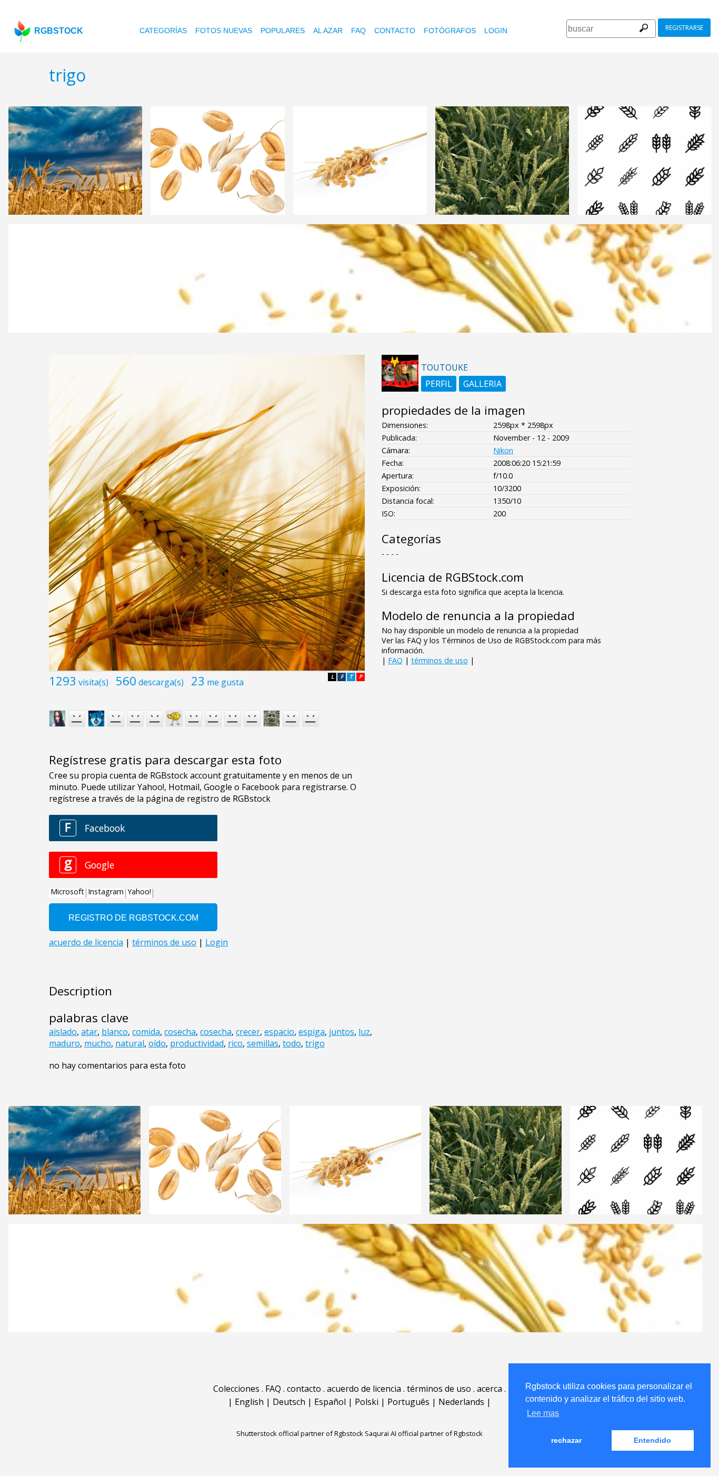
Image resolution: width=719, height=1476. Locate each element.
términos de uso (439, 660)
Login (495, 30)
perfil (438, 384)
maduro (64, 1043)
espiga (311, 1032)
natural (129, 1043)
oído (157, 1043)
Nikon (503, 450)
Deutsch (289, 1402)
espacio (279, 1032)
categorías (163, 30)
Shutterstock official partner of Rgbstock (299, 1433)
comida (146, 1032)
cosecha (180, 1032)
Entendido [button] (652, 1440)
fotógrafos (450, 30)
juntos (341, 1032)
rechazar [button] (566, 1440)
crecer (248, 1032)
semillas (262, 1043)
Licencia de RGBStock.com (453, 577)
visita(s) (93, 682)
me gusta (225, 682)
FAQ (358, 30)
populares (283, 30)
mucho (97, 1043)
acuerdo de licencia (364, 1388)
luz (364, 1032)
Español (330, 1402)
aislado (63, 1032)
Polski (366, 1402)
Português (408, 1402)
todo (292, 1043)
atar (89, 1032)
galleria (482, 384)
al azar (328, 30)
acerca (489, 1388)
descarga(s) (161, 682)
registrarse (684, 27)
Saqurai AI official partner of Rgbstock (424, 1433)
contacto (394, 30)
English (249, 1402)
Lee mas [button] (543, 1413)
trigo (315, 1043)
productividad (197, 1043)
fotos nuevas (223, 30)
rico (235, 1043)
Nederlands (461, 1402)
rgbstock (58, 30)
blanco (115, 1032)
